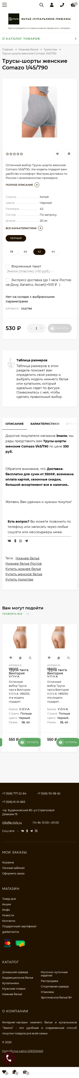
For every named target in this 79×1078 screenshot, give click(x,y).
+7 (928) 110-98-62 (48, 793)
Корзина (8, 862)
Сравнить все (12, 613)
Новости (8, 915)
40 (25, 251)
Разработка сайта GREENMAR (22, 1051)
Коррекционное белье (17, 977)
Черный (16, 238)
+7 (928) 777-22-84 (14, 793)
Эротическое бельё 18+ (56, 997)
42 (39, 251)
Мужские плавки (13, 988)
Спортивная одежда (55, 986)
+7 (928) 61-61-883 (13, 801)
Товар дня (9, 898)
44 (53, 251)
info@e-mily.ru (12, 822)
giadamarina (10, 931)
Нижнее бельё (28, 558)
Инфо (6, 909)
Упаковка (47, 992)
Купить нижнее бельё (23, 569)
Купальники (10, 983)
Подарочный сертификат (19, 926)
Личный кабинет (13, 868)
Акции (6, 904)
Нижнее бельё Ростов (23, 564)
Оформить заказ (13, 873)
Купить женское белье (23, 574)
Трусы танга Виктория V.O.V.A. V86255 (18, 675)
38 (11, 251)
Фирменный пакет (25, 266)
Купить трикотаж (19, 579)
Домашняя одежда (15, 972)
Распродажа (49, 981)
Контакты (8, 920)
